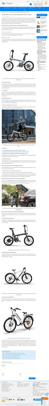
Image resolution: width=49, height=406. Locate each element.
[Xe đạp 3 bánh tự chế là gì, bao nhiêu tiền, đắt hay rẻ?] (38, 26)
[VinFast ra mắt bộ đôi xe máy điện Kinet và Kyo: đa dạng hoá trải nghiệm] (38, 22)
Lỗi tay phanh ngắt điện (41, 45)
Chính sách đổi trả (5, 388)
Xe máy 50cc (7, 7)
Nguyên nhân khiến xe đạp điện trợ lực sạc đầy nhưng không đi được (41, 40)
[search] (31, 4)
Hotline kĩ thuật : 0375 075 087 (22, 386)
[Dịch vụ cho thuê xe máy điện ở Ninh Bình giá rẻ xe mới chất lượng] (38, 17)
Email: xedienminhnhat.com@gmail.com (39, 393)
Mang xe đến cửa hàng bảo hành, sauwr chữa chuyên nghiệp (42, 58)
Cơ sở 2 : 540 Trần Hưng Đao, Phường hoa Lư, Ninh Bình (40, 390)
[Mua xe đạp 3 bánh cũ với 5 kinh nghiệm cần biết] (38, 31)
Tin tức (42, 1)
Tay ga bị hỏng (40, 46)
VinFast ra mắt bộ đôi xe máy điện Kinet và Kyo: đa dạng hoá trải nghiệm (14, 354)
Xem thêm (42, 34)
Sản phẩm (37, 1)
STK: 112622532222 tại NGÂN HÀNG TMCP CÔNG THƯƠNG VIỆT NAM (40, 395)
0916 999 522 (38, 3)
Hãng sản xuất (32, 7)
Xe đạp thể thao (22, 7)
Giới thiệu (33, 1)
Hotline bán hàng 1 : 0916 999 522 (23, 385)
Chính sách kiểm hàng (5, 390)
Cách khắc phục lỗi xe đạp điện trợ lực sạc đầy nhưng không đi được (41, 52)
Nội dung (3, 365)
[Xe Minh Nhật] (7, 3)
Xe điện (14, 7)
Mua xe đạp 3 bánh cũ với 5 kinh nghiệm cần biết (43, 30)
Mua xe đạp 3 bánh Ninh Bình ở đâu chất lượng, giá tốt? (12, 358)
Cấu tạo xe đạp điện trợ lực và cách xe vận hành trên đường (14, 150)
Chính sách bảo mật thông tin (6, 389)
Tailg (24, 10)
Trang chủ (28, 1)
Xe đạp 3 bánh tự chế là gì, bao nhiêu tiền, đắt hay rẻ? (12, 355)
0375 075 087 (38, 4)
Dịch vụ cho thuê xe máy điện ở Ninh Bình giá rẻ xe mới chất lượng (13, 353)
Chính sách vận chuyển (5, 386)
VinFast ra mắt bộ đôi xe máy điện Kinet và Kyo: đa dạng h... (43, 22)
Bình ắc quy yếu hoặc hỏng (42, 42)
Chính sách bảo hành (5, 387)
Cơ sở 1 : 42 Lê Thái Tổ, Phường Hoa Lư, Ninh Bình (39, 388)
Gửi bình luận (32, 378)
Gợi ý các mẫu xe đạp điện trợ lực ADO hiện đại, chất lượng (41, 62)
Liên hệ (46, 1)
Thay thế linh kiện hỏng (41, 54)
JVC (44, 7)
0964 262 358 (38, 5)
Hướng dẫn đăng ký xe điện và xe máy (8, 385)
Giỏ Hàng (45, 4)
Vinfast (39, 7)
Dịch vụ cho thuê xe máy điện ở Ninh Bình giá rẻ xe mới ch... (43, 18)
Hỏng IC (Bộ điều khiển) (41, 47)
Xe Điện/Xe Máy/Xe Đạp (41, 14)
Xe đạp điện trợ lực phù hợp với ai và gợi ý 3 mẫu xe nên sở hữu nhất (16, 151)
